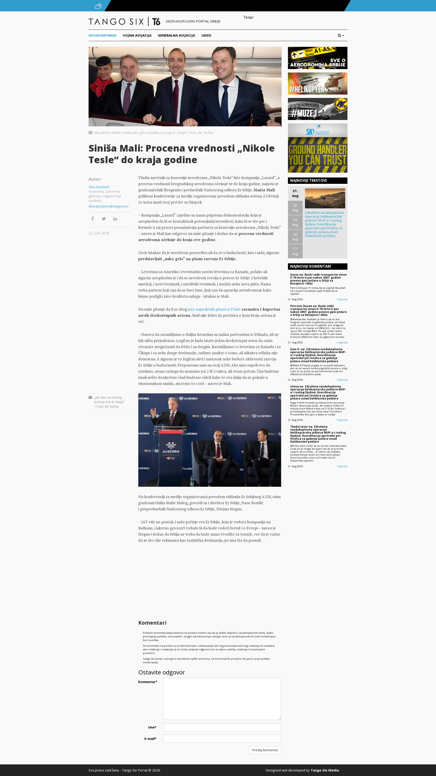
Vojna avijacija (137, 35)
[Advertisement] (209, 582)
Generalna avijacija (176, 35)
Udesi (206, 35)
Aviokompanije (102, 35)
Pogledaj (342, 299)
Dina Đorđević (99, 187)
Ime (152, 727)
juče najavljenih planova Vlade (214, 309)
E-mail (150, 738)
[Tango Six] (125, 21)
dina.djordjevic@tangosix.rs (109, 206)
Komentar (147, 681)
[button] (342, 35)
